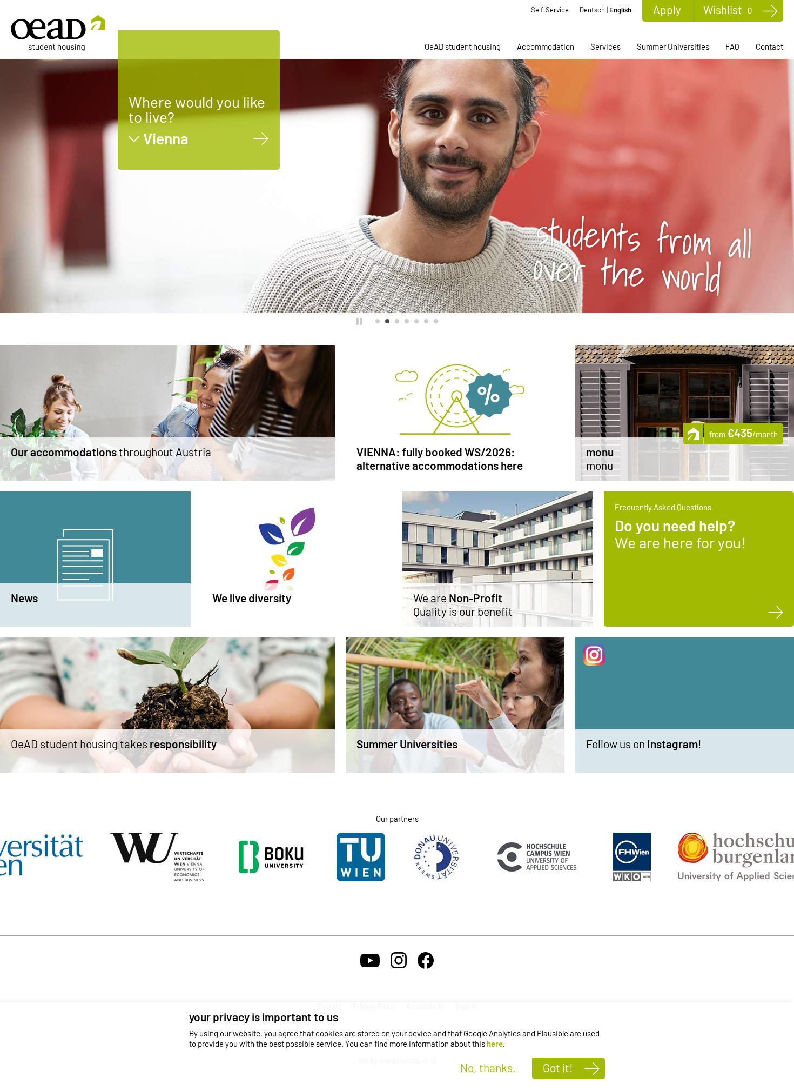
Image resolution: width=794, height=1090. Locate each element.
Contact (769, 46)
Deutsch (592, 9)
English (620, 9)
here (495, 1043)
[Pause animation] (359, 321)
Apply (667, 9)
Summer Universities (673, 46)
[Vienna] (261, 138)
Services (605, 46)
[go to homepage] (58, 33)
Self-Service (550, 9)
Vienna (166, 139)
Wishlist (727, 9)
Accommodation (545, 46)
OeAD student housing (463, 46)
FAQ (732, 46)
